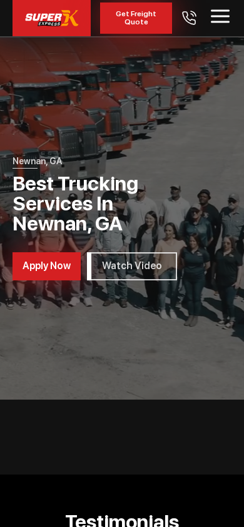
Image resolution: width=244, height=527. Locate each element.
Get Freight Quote (136, 17)
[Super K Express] (52, 18)
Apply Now (47, 266)
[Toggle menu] (220, 16)
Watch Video (132, 266)
